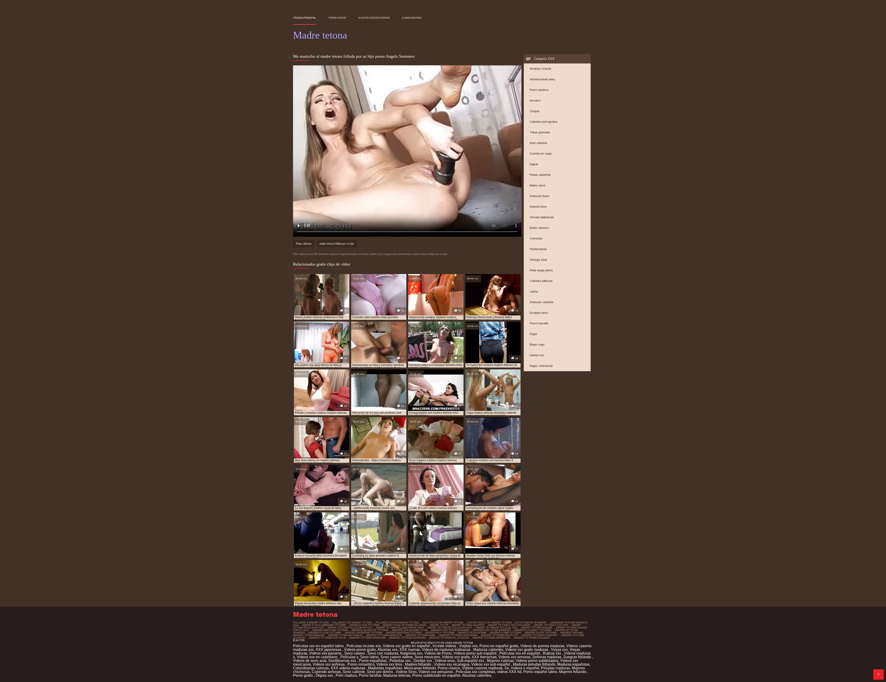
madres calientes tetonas (370, 630)
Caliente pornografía (543, 121)
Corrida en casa (541, 153)
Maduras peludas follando (534, 664)
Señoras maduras (546, 657)
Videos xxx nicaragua (451, 664)
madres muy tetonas (439, 632)
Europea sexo (539, 312)
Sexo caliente (354, 672)
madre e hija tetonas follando (404, 625)
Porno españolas (373, 661)
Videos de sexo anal (309, 661)
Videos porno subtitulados (537, 661)
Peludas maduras (555, 668)
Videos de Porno (438, 653)
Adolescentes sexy (542, 79)
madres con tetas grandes (491, 630)
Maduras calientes (488, 650)
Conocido (536, 238)
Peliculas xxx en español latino (319, 646)
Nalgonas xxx (411, 653)
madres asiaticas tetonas (330, 630)
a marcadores (412, 17)
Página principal (304, 17)
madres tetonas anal (420, 635)
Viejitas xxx (468, 646)
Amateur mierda (540, 68)
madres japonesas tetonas (363, 632)
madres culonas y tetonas (532, 630)
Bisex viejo (537, 344)
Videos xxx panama (325, 653)
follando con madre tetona (352, 622)
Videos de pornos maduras (542, 646)
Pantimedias (538, 249)
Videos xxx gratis (456, 657)
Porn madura (346, 675)
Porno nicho (337, 17)
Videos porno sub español (475, 653)
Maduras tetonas (396, 675)
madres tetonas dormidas (407, 637)
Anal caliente (538, 143)
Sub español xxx (471, 661)
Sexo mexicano (427, 657)
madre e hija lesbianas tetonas (324, 625)
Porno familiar (370, 675)
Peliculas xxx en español (520, 653)
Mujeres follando (573, 672)
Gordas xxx (423, 661)
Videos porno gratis (360, 650)
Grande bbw (538, 206)
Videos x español (525, 668)
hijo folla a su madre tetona (442, 622)
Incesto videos (445, 646)
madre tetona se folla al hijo (497, 627)
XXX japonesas (329, 650)
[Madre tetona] (878, 674)
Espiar (534, 164)
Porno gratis (303, 675)
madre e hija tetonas (364, 625)
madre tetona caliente (468, 625)
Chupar (534, 111)
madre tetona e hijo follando (509, 625)
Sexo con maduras (383, 653)
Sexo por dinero (380, 672)
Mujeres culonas (500, 661)
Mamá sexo (537, 185)
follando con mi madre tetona (397, 622)
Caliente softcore (541, 281)
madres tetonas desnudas (367, 637)
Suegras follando (577, 657)
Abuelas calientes (476, 675)
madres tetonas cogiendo (539, 635)
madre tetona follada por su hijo (337, 243)
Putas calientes (540, 174)
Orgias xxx (325, 675)
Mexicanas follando (420, 668)
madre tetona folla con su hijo (350, 627)
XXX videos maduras (348, 668)
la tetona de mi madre (530, 622)
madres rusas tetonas (505, 632)
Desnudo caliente (541, 302)
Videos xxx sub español (491, 664)
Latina (534, 291)
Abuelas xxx (387, 650)
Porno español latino (540, 672)
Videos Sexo (406, 672)
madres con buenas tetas (410, 630)
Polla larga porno (541, 270)
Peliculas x (349, 657)
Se (506, 668)
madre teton (439, 625)
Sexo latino (369, 657)
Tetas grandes (540, 132)
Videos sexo (445, 661)
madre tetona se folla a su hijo (450, 627)
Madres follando (418, 664)
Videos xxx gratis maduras (527, 650)
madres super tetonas (541, 632)
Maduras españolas (573, 664)
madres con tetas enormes (450, 630)
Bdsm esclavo (539, 228)
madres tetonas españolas (491, 637)
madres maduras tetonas (404, 632)
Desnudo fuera (539, 196)
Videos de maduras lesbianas (446, 650)
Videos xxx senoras (514, 657)
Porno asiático (539, 90)
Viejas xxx (559, 650)
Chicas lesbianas (542, 217)
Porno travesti (539, 323)
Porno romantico (360, 664)
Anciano (535, 100)
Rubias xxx (552, 653)
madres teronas (571, 632)
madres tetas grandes (308, 635)
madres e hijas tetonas (324, 632)
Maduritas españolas (385, 668)
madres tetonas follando (532, 637)
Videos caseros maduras (482, 668)
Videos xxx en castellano (317, 657)
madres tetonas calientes (499, 635)
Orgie (533, 334)
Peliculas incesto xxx (364, 646)
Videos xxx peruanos (436, 672)
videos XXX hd (509, 672)
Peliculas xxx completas (475, 672)
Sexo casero (355, 653)
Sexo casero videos (396, 657)
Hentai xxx (537, 355)
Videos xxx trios (389, 664)
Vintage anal (538, 259)
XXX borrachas (484, 657)
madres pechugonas (472, 632)
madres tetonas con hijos (327, 637)
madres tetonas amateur (384, 635)
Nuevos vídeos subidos (374, 17)
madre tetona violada (536, 627)
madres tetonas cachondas (458, 635)
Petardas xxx (400, 661)
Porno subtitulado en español (436, 675)
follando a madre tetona (311, 622)
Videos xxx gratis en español (407, 646)
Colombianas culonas (311, 668)
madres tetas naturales (345, 635)
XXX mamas (409, 650)
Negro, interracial (541, 366)
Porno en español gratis (498, 646)
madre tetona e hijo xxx (551, 625)
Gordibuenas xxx (342, 661)
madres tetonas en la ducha (449, 637)
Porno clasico (449, 668)
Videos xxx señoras (329, 664)
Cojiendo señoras (326, 672)
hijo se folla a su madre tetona (489, 622)
